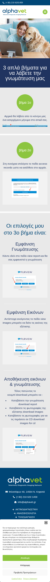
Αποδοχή (25, 558)
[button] (46, 522)
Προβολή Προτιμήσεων (25, 572)
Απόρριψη (25, 565)
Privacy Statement (30, 579)
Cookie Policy (17, 579)
